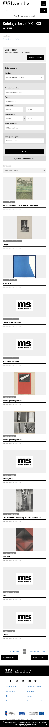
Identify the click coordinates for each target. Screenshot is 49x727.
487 (28, 652)
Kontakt (29, 696)
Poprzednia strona (9, 658)
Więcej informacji (35, 57)
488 (31, 652)
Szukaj (44, 10)
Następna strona (39, 658)
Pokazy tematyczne (12, 137)
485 (21, 652)
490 (38, 652)
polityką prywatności (28, 725)
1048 (43, 652)
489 (34, 652)
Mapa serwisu (10, 691)
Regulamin (30, 691)
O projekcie (9, 701)
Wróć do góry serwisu (34, 701)
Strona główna (8, 39)
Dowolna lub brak (11, 141)
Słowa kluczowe (11, 124)
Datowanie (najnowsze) (11, 170)
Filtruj (24, 151)
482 (10, 652)
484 (17, 652)
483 (14, 652)
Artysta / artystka (12, 88)
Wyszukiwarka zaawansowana (24, 16)
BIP (7, 696)
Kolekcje (8, 73)
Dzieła (17, 39)
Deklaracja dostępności (34, 686)
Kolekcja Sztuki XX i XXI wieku (15, 77)
